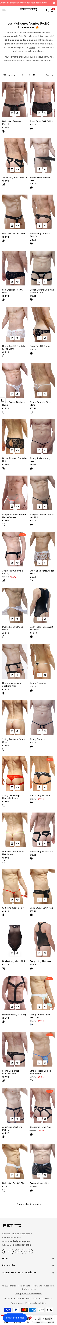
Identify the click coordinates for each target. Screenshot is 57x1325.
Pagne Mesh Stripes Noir (40, 179)
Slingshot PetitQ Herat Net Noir (42, 516)
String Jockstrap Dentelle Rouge (11, 797)
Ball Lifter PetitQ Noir (13, 233)
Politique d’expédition (35, 1303)
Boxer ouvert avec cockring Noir (11, 684)
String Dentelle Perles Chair (13, 740)
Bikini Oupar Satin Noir (41, 907)
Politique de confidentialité (17, 1298)
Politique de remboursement (28, 1294)
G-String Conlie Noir (13, 907)
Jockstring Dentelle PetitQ (40, 235)
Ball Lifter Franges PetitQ (11, 122)
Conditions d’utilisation (42, 1298)
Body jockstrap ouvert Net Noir (41, 628)
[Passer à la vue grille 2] (34, 75)
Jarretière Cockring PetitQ (12, 1128)
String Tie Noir (37, 739)
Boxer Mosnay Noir (40, 1183)
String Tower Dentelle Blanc (13, 403)
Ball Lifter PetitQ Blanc (14, 1183)
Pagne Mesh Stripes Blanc (12, 628)
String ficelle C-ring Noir (40, 459)
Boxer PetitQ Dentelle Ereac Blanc (14, 347)
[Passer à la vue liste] (23, 75)
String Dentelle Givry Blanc (40, 403)
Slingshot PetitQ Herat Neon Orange (14, 516)
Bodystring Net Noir (40, 961)
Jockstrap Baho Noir (40, 1127)
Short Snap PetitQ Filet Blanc (42, 572)
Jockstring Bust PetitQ (14, 177)
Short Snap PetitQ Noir (42, 121)
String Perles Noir (39, 683)
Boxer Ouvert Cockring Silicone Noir (42, 291)
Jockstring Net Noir (40, 795)
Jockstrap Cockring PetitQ (12, 572)
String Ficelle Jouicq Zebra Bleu (40, 1072)
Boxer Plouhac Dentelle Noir (14, 459)
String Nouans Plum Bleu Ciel (40, 1016)
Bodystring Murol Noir (13, 961)
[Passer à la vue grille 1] (29, 75)
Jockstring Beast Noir (41, 851)
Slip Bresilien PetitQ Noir (12, 291)
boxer (32, 47)
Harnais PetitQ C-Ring (14, 1014)
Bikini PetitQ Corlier (40, 346)
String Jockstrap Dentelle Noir (11, 1072)
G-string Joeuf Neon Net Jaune (13, 853)
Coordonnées (17, 1303)
